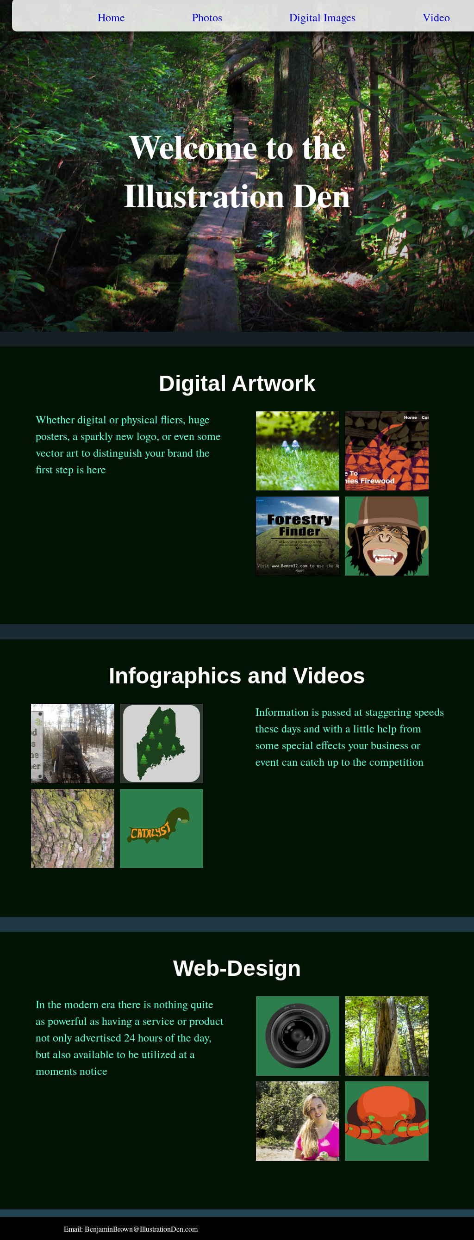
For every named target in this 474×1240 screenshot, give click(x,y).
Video (436, 17)
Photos (207, 17)
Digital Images (322, 17)
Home (111, 17)
